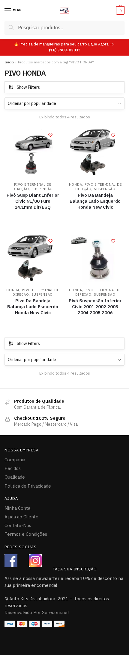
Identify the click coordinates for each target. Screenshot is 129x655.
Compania (14, 459)
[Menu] (8, 10)
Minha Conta (17, 508)
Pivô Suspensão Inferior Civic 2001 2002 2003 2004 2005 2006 (95, 306)
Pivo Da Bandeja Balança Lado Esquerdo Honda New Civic (95, 201)
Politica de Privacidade (27, 486)
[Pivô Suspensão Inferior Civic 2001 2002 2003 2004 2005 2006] (95, 258)
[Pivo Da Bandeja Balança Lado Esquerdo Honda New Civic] (95, 152)
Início (9, 62)
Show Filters (28, 87)
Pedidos (12, 468)
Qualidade (14, 477)
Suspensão (42, 189)
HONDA (75, 184)
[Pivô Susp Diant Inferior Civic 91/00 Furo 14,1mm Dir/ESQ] (32, 152)
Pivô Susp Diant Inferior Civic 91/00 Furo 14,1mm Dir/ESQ (33, 201)
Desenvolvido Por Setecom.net (36, 612)
